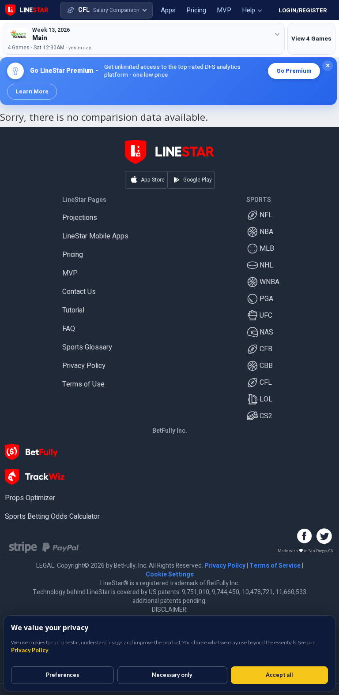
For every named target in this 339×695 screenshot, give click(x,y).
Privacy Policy (83, 366)
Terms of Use (83, 384)
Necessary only (172, 675)
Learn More (32, 91)
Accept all (279, 675)
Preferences (62, 675)
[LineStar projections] (27, 10)
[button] (106, 10)
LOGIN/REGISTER (303, 10)
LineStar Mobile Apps (95, 236)
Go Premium (294, 71)
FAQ (68, 328)
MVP (70, 273)
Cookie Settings (170, 574)
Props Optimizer (30, 498)
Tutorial (73, 310)
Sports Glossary (87, 347)
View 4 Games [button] (311, 38)
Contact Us (79, 291)
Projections (79, 217)
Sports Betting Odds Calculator (52, 516)
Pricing (72, 254)
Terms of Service (275, 565)
